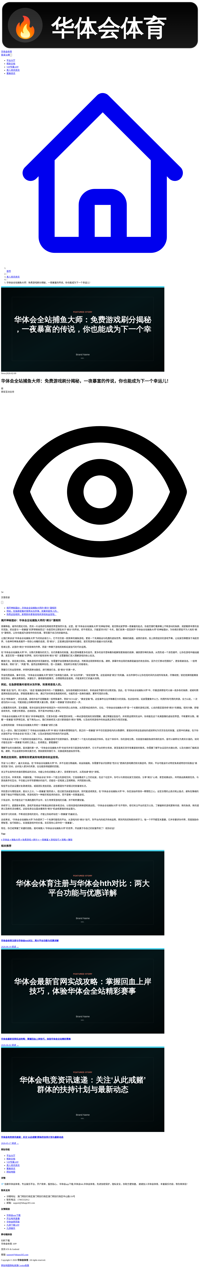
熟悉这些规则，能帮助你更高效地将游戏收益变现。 (32, 614)
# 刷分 (34, 840)
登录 (3, 55)
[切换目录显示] (2, 602)
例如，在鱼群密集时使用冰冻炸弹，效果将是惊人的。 (33, 611)
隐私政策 (14, 1265)
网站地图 (11, 1172)
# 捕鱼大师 (14, 840)
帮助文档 (11, 64)
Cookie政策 (24, 1265)
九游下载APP (13, 1225)
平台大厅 (11, 60)
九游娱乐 (11, 1228)
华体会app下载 (14, 1215)
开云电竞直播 (13, 1218)
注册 (7, 55)
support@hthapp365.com (17, 1254)
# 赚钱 (69, 840)
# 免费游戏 (25, 840)
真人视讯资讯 (13, 70)
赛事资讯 (11, 73)
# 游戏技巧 (53, 840)
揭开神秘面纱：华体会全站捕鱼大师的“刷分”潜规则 (31, 608)
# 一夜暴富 (43, 840)
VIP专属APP (13, 67)
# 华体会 (5, 840)
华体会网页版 (13, 1222)
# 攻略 (62, 840)
